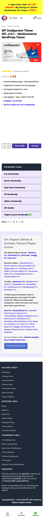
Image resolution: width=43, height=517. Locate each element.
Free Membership (8, 440)
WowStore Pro (31, 281)
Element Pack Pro (11, 266)
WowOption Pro (10, 290)
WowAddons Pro (19, 284)
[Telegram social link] (22, 221)
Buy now (35, 146)
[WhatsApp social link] (19, 221)
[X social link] (10, 221)
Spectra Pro (21, 313)
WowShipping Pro (30, 287)
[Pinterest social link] (13, 221)
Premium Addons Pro (19, 271)
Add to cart (19, 146)
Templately (8, 321)
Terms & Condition (9, 430)
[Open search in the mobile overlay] (21, 18)
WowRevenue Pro (15, 287)
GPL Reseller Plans (9, 388)
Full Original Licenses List (16, 346)
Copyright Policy (8, 422)
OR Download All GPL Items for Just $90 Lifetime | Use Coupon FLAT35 (21, 159)
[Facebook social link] (8, 221)
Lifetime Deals (7, 384)
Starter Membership (9, 444)
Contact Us (6, 414)
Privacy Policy (7, 426)
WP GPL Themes (13, 26)
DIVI (6, 313)
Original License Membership (13, 464)
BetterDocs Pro (24, 319)
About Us (5, 410)
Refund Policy (7, 418)
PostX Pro (8, 284)
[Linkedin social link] (16, 221)
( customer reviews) (20, 71)
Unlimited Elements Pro (23, 274)
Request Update (8, 397)
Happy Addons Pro (11, 268)
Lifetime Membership (10, 456)
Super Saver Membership (11, 448)
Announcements (8, 380)
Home (4, 26)
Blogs (4, 406)
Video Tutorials (7, 392)
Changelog (6, 372)
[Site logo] (4, 18)
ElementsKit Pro (26, 263)
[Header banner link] (21, 7)
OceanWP (32, 310)
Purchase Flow (7, 376)
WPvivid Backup (20, 321)
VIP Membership (8, 452)
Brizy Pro (12, 313)
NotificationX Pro (31, 316)
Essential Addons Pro (27, 266)
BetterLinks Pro (10, 319)
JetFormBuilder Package (14, 316)
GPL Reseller (6, 460)
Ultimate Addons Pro (12, 276)
